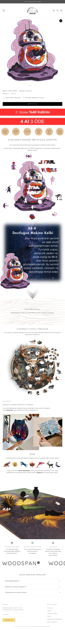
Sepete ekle (32, 104)
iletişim (49, 610)
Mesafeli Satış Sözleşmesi (54, 619)
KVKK (49, 616)
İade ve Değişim (52, 622)
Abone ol (9, 620)
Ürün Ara (50, 608)
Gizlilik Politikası (52, 613)
